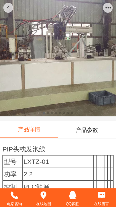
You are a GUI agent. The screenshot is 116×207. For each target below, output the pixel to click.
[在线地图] (43, 195)
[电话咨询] (14, 195)
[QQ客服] (72, 195)
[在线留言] (101, 195)
